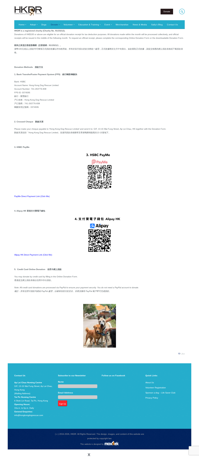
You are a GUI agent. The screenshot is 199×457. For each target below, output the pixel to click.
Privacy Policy (151, 398)
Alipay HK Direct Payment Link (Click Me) (33, 255)
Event (107, 24)
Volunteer (68, 24)
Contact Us (172, 24)
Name (61, 382)
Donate (166, 11)
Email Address (65, 393)
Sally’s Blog (157, 24)
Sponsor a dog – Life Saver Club (160, 393)
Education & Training (88, 24)
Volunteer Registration (155, 387)
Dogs (43, 24)
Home (21, 24)
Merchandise (122, 24)
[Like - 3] (179, 354)
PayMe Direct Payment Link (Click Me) (32, 196)
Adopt (33, 24)
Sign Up (62, 403)
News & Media (140, 24)
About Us (149, 382)
